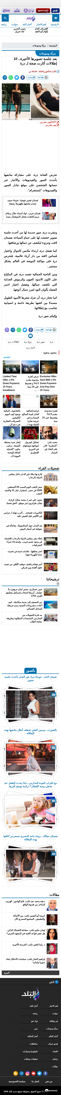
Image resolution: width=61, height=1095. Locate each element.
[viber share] (7, 330)
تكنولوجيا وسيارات (30, 1051)
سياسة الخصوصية (17, 1081)
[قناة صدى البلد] (55, 10)
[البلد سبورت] (43, 10)
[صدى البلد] (30, 18)
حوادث (14, 24)
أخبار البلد (27, 24)
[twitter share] (16, 77)
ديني (36, 1028)
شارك (29, 77)
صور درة (41, 342)
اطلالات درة (13, 342)
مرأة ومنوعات (39, 45)
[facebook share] (22, 77)
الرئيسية (55, 24)
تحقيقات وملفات (31, 1059)
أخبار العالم (53, 1036)
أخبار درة (30, 347)
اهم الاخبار (41, 24)
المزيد (6, 973)
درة (51, 342)
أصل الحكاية (33, 1036)
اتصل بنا (35, 1081)
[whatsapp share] (11, 77)
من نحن (48, 1081)
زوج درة (28, 342)
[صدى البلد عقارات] (16, 10)
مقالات (55, 1066)
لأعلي (52, 982)
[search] (5, 18)
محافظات (34, 1044)
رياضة (35, 1013)
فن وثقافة (54, 1021)
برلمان (55, 1059)
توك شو (34, 1021)
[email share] (5, 77)
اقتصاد (55, 1051)
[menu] (55, 18)
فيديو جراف (53, 1044)
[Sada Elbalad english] (6, 10)
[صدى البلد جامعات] (28, 10)
